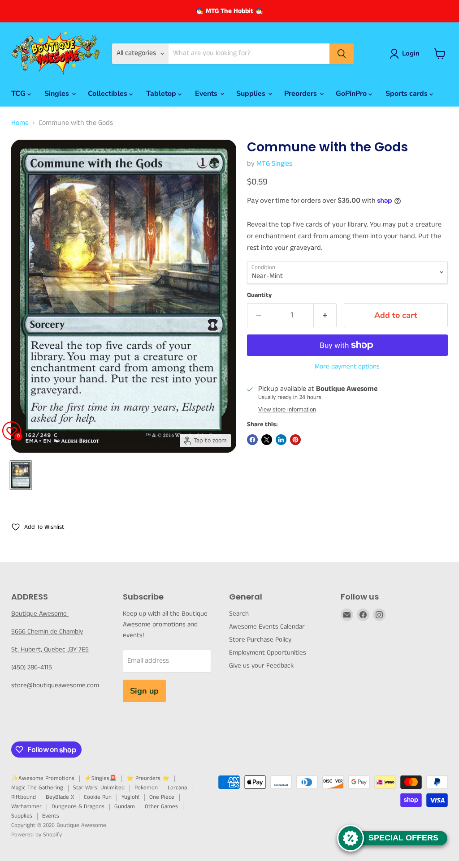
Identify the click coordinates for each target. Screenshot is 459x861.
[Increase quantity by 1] (325, 315)
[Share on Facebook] (252, 439)
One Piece (161, 797)
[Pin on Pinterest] (295, 439)
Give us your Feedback (261, 665)
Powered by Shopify (36, 835)
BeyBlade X (60, 797)
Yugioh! (130, 797)
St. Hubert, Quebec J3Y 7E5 (50, 649)
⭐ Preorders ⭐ (147, 778)
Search (239, 613)
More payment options (347, 366)
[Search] (341, 53)
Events (207, 94)
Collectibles (108, 94)
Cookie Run (98, 797)
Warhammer (26, 806)
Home (20, 123)
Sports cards (407, 94)
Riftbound (23, 797)
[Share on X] (266, 439)
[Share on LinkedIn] (281, 439)
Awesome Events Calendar (267, 626)
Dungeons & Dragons (78, 806)
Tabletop (162, 94)
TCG (19, 94)
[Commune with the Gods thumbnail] (20, 475)
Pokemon (146, 788)
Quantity (259, 295)
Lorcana (177, 788)
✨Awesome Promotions (42, 778)
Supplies (251, 94)
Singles (57, 94)
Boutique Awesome (40, 613)
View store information (287, 410)
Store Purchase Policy (260, 639)
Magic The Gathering (37, 788)
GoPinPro (352, 94)
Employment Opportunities (267, 652)
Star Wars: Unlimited (99, 788)
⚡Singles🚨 (100, 778)
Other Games (161, 806)
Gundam (124, 806)
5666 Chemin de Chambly (47, 631)
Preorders (301, 94)
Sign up (144, 690)
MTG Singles (274, 163)
